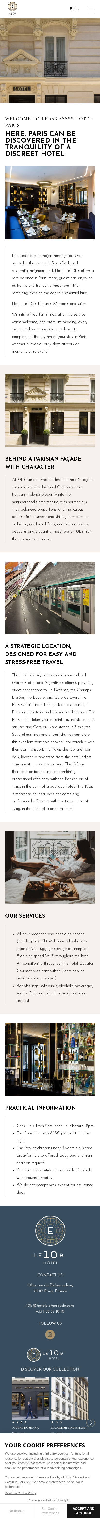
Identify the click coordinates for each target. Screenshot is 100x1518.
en (73, 9)
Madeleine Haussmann (69, 1406)
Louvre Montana (30, 1406)
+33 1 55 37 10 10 (50, 1312)
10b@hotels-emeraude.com (50, 1306)
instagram (50, 1334)
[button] (90, 1423)
